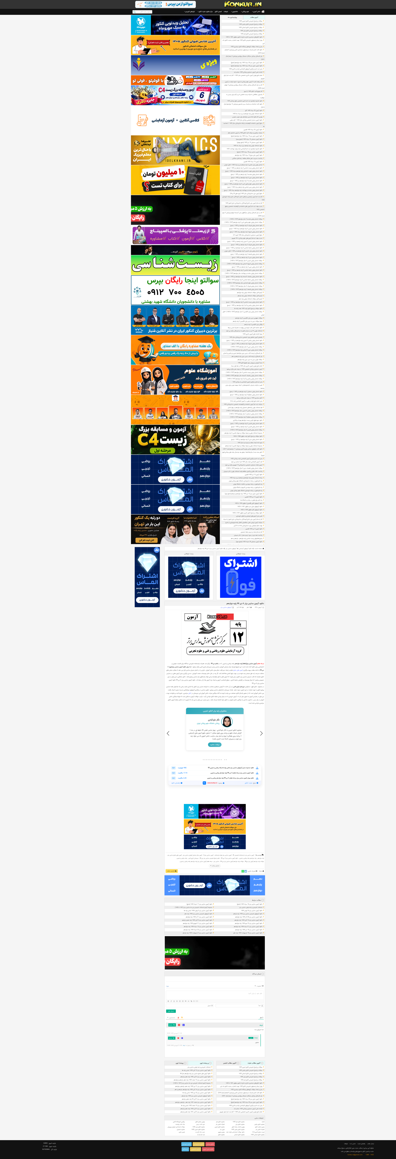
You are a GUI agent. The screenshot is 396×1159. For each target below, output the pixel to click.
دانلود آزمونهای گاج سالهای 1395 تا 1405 (251, 510)
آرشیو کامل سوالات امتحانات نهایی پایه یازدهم (250, 296)
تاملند (263, 1122)
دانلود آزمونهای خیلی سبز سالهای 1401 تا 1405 (249, 506)
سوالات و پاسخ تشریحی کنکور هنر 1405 (251, 34)
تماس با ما (353, 1144)
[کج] (171, 1001)
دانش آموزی (256, 11)
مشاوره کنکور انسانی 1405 (257, 1135)
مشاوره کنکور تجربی (220, 1127)
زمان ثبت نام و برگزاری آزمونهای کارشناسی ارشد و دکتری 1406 (245, 69)
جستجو (134, 11)
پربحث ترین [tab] (180, 1063)
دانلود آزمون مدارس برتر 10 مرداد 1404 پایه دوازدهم (198, 926)
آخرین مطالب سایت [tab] (254, 1063)
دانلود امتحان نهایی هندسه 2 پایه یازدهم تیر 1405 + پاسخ (246, 174)
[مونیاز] (175, 320)
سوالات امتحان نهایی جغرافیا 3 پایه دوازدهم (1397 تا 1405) (246, 417)
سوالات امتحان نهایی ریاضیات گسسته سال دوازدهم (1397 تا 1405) (244, 375)
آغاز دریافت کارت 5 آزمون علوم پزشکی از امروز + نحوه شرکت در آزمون (243, 82)
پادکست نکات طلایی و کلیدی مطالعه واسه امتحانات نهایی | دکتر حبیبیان (243, 471)
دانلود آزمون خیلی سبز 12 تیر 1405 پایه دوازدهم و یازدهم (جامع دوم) (243, 494)
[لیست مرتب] (179, 1001)
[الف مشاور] (175, 350)
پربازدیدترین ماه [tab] (232, 17)
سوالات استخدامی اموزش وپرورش (176, 1127)
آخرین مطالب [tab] (254, 17)
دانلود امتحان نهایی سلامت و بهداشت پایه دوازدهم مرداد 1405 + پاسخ (243, 190)
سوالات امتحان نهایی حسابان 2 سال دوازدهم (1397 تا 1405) (245, 414)
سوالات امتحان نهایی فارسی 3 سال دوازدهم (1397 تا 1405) (246, 430)
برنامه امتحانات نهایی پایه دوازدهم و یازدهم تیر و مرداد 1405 (246, 478)
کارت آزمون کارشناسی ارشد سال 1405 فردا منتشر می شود (246, 462)
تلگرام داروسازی (186, 1144)
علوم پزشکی (245, 11)
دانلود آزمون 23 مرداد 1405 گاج (253, 110)
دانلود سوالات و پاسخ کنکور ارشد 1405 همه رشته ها (248, 308)
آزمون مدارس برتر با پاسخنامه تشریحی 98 (243, 855)
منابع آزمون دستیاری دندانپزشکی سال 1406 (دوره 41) (247, 235)
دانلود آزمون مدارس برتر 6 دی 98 (229, 858)
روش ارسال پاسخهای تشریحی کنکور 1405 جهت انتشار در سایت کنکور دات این (241, 1086)
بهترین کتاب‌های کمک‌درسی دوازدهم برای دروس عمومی (247, 117)
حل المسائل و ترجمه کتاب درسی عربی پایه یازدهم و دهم (247, 356)
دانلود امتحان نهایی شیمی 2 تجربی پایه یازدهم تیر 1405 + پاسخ (244, 241)
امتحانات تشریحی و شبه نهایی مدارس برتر (250, 907)
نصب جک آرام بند (200, 1132)
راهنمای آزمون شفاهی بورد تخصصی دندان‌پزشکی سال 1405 (245, 337)
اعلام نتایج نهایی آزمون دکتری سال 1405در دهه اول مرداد (246, 366)
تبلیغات (226, 11)
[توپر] (168, 1001)
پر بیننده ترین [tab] (204, 1063)
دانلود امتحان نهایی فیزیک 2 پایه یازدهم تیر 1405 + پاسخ (246, 245)
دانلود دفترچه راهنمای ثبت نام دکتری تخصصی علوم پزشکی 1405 (244, 101)
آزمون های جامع (238, 670)
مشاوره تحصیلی (181, 1129)
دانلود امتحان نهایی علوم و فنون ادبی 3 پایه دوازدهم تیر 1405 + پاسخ (243, 184)
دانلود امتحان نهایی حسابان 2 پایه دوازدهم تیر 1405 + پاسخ (246, 391)
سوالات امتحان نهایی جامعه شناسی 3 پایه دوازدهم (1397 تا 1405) (244, 280)
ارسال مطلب (370, 1144)
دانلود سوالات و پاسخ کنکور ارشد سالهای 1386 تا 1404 (247, 436)
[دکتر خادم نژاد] (175, 439)
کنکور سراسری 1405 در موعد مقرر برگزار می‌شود (249, 398)
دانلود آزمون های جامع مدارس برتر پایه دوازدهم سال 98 (195, 1073)
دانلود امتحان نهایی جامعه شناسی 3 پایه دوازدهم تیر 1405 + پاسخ (244, 248)
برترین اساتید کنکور (259, 1127)
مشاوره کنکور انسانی (239, 1135)
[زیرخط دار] (174, 1001)
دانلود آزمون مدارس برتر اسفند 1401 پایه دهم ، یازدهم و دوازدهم (193, 1102)
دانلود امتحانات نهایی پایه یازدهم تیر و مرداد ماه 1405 (247, 146)
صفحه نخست (258, 548)
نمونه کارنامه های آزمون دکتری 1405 (252, 334)
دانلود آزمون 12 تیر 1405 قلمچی (253, 497)
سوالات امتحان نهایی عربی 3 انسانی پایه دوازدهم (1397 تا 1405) (244, 350)
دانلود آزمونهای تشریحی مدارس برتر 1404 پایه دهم (198, 914)
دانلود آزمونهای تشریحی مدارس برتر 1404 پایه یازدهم (247, 914)
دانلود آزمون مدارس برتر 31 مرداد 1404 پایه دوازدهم (248, 926)
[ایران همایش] (175, 290)
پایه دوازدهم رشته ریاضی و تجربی (247, 858)
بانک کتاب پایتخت (180, 1124)
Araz (256, 1038)
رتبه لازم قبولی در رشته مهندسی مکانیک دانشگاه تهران (247, 484)
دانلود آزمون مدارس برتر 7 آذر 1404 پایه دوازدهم (199, 917)
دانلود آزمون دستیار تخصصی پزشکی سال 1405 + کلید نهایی (246, 120)
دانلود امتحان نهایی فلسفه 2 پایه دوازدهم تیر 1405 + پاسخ (246, 254)
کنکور (189, 693)
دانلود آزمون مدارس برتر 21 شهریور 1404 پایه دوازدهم (197, 923)
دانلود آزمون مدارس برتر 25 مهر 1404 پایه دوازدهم (248, 923)
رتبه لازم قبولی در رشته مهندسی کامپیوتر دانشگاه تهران (247, 487)
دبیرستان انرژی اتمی (193, 858)
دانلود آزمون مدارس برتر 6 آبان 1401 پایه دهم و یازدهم (195, 1112)
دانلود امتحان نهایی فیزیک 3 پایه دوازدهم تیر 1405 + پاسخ (246, 225)
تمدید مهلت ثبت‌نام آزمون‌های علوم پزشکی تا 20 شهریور (247, 238)
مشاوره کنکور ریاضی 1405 (238, 1129)
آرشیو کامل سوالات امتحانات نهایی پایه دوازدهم (249, 292)
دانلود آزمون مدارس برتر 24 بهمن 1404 (251, 910)
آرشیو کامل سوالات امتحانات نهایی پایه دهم (250, 299)
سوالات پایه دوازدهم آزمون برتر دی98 (254, 861)
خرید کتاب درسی (200, 1124)
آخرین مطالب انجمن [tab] (230, 1063)
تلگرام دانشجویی (195, 1149)
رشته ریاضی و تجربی (182, 858)
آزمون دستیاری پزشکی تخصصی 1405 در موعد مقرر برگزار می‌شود (244, 369)
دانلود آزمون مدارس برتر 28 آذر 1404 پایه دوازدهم (248, 917)
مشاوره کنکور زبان (240, 1124)
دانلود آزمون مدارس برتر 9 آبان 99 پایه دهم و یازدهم (196, 1099)
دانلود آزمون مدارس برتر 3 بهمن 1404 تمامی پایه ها (198, 910)
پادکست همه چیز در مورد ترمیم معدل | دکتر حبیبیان (248, 535)
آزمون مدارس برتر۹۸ (208, 855)
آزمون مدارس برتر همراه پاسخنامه (223, 855)
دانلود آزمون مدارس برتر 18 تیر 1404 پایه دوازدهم (248, 930)
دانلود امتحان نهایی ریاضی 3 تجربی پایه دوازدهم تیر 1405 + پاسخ (244, 340)
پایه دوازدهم (261, 858)
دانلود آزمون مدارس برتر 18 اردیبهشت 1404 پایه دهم (247, 933)
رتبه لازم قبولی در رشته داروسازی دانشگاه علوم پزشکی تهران (246, 490)
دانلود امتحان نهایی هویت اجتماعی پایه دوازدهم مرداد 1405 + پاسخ (243, 171)
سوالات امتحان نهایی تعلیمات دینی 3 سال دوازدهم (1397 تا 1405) (244, 468)
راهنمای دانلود (175, 783)
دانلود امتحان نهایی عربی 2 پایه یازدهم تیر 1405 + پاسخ (247, 267)
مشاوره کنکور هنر (220, 1122)
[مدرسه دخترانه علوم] (175, 380)
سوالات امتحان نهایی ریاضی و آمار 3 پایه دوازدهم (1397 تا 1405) (244, 379)
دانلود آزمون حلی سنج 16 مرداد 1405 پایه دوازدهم (248, 155)
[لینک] (191, 1001)
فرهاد (184, 1045)
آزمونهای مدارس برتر (230, 548)
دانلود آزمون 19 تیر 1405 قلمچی (253, 474)
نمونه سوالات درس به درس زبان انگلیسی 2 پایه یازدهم (247, 321)
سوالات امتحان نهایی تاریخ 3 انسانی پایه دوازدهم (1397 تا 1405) (244, 264)
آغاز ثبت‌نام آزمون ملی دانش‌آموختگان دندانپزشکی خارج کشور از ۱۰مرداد (242, 519)
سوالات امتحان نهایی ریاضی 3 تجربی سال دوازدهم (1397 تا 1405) (244, 411)
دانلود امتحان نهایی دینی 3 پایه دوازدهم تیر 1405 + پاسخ (246, 439)
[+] (197, 1001)
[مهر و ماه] (175, 25)
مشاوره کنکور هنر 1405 (239, 1122)
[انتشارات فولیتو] (175, 210)
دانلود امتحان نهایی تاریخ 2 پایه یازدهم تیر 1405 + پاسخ (247, 344)
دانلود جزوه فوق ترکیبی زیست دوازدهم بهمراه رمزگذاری (247, 420)
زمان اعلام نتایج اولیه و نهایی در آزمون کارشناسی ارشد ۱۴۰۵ (246, 401)
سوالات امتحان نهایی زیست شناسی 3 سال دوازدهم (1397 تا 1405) (244, 372)
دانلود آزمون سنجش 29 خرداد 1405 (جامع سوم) (249, 542)
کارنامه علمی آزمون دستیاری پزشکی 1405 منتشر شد (248, 72)
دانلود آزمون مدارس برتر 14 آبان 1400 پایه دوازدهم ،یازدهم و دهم (193, 1089)
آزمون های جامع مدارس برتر (175, 855)
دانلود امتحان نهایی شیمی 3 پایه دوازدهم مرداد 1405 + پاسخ (245, 229)
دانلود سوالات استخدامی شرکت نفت (235, 1132)
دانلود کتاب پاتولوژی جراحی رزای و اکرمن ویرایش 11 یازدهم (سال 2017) (242, 449)
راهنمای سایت (361, 1144)
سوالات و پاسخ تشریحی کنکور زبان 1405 (251, 31)
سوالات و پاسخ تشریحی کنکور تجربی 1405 (250, 21)
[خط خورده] (177, 1001)
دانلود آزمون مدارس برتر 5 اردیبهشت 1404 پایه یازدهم (197, 933)
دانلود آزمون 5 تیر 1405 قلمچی (254, 529)
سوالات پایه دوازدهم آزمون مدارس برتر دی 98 (232, 861)
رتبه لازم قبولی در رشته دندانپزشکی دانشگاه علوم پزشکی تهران (245, 481)
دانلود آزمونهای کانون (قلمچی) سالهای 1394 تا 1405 (248, 503)
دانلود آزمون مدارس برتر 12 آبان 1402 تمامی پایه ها (196, 1070)
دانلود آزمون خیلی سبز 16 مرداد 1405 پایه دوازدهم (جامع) (246, 136)
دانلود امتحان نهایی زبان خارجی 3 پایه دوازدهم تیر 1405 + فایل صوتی (243, 251)
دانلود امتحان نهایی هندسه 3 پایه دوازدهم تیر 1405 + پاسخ (246, 181)
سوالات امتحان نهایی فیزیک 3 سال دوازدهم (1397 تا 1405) (246, 286)
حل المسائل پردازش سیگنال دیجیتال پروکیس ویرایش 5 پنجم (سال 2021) (242, 1096)
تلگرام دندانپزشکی (198, 1144)
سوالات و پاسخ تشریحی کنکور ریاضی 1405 (250, 24)
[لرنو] (175, 180)
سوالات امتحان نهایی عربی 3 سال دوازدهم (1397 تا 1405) (246, 347)
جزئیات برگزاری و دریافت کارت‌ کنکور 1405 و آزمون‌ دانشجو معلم (245, 133)
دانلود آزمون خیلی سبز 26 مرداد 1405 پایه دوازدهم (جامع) (246, 63)
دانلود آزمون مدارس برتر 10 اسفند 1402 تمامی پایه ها (196, 1105)
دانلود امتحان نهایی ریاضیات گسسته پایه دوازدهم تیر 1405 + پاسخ (244, 276)
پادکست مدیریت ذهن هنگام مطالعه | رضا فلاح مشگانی (247, 158)
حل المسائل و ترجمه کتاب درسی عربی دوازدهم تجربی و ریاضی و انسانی (242, 353)
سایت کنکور (248, 783)
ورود (167, 986)
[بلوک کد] (188, 1001)
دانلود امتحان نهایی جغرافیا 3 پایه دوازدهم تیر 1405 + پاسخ (246, 395)
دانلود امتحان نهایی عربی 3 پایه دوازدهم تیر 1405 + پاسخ (246, 177)
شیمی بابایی (182, 1132)
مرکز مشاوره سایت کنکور (206, 11)
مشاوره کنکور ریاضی (259, 1124)
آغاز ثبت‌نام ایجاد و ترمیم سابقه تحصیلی (251, 532)
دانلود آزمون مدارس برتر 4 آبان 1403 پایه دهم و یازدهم (195, 1077)
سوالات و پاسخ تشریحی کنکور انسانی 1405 (250, 27)
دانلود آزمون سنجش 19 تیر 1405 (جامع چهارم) (249, 142)
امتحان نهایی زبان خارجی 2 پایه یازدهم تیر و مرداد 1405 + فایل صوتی (243, 165)
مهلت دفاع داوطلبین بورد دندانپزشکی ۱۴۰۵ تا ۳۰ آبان (248, 526)
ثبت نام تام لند (201, 1135)
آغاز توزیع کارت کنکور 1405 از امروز (253, 91)
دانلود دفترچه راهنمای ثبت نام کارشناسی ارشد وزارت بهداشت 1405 (244, 149)
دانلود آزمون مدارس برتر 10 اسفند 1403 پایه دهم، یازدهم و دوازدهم (192, 1080)
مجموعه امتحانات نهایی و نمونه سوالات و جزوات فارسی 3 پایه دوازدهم (243, 433)
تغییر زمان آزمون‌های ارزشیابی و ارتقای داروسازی (249, 516)
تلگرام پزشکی (210, 1144)
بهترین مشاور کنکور (200, 1122)
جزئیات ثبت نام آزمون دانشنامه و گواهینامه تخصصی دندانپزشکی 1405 (243, 404)
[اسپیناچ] (175, 235)
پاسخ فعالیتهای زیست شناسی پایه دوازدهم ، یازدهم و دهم (246, 538)
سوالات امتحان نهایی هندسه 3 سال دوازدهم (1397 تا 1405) (246, 219)
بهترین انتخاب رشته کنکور (238, 1127)
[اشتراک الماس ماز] (175, 469)
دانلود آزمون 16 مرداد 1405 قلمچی (253, 162)
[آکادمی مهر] (175, 409)
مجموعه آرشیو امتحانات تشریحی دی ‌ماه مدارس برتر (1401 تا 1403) (193, 907)
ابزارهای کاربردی (190, 11)
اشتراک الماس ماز (220, 1124)
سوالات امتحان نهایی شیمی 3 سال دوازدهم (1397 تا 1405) (246, 261)
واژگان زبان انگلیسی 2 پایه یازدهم (253, 324)
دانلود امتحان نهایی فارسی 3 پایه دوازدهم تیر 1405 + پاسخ (246, 423)
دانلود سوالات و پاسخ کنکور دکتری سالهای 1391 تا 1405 (247, 513)
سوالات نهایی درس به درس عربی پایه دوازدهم (250, 360)
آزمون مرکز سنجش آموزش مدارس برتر (192, 855)
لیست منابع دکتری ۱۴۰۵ (258, 1132)
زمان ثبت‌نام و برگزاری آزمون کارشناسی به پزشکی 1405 (247, 382)
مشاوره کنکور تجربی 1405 (198, 1129)
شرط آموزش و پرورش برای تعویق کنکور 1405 (250, 363)
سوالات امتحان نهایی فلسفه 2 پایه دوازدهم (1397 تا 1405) (246, 289)
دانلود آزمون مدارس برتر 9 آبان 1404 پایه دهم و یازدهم (197, 920)
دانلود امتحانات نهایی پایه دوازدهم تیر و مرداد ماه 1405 (247, 114)
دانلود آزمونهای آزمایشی (245, 548)
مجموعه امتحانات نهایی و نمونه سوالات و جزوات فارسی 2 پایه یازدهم (243, 446)
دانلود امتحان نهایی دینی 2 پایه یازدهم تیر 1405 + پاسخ (247, 257)
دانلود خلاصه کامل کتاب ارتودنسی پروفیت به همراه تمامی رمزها (245, 328)
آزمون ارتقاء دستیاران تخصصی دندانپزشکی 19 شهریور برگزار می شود (243, 465)
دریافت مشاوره (214, 744)
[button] (168, 733)
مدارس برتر (216, 861)
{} (194, 1001)
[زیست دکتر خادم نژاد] (175, 95)
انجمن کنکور (218, 11)
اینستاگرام (185, 1149)
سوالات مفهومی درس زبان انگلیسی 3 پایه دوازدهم (248, 318)
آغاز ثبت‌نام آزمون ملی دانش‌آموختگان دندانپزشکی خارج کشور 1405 (243, 203)
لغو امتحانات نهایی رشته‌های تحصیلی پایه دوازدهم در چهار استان (245, 407)
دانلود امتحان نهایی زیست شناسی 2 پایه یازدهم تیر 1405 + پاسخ (244, 168)
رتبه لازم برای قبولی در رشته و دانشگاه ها (251, 500)
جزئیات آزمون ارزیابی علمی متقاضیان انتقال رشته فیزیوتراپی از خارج (243, 522)
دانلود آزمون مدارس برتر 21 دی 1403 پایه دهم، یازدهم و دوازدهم (193, 1086)
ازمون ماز (222, 1129)
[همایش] (175, 529)
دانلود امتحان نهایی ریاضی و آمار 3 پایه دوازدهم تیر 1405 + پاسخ (244, 305)
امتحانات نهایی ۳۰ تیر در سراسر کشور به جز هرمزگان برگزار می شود (244, 331)
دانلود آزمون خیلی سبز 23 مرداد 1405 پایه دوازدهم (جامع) (246, 66)
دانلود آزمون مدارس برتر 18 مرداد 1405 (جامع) (249, 152)
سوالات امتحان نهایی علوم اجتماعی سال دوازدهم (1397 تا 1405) (244, 283)
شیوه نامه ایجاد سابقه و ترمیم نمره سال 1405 (249, 443)
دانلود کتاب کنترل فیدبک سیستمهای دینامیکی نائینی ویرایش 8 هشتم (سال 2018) (240, 1093)
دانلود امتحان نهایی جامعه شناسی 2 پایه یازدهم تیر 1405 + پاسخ (244, 270)
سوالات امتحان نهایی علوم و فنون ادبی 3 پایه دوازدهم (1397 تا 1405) (243, 222)
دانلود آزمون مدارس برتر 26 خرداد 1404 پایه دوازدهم (198, 930)
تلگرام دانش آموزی (208, 1149)
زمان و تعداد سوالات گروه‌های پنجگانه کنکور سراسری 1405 (246, 47)
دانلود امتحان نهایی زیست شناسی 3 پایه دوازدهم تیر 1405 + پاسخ (244, 302)
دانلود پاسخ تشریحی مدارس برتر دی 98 (210, 858)
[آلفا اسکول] (175, 120)
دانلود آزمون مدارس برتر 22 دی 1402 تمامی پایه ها (197, 1093)
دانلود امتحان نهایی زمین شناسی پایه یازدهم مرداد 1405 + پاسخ (244, 187)
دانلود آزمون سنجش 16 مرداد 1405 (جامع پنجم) (249, 139)
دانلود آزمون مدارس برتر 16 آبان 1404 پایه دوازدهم (248, 920)
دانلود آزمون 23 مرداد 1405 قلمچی (253, 130)
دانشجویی (235, 11)
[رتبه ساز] (175, 65)
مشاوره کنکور (221, 1135)
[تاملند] (215, 826)
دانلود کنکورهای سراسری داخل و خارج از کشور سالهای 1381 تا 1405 (244, 37)
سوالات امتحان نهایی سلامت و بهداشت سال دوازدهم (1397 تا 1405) (243, 273)
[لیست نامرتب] (182, 1001)
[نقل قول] (185, 1001)
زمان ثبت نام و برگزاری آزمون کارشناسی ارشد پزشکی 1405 (246, 459)
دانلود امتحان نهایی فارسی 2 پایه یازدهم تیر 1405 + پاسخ (246, 427)
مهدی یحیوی (221, 1132)
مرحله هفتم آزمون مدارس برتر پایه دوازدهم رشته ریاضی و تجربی (196, 861)
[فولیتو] (175, 80)
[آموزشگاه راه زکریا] (175, 250)
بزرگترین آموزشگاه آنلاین (179, 1122)
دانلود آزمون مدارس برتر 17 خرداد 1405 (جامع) (199, 904)
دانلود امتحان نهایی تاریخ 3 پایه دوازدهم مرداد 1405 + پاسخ (246, 232)
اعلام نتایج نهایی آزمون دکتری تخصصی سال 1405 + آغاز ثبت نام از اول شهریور (241, 1112)
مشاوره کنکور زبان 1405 (198, 1127)
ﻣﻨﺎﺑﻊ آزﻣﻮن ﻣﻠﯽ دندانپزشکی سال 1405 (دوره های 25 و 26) (246, 193)
